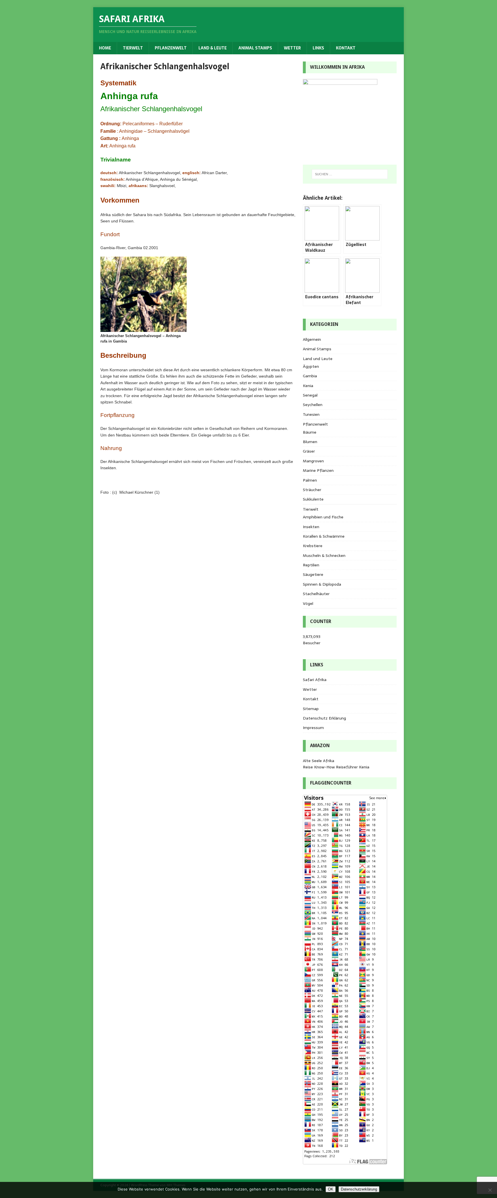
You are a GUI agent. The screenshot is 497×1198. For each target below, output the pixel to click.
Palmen (310, 480)
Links (318, 48)
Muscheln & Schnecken (324, 555)
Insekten (311, 527)
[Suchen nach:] (349, 174)
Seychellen (312, 404)
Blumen (310, 442)
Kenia (308, 385)
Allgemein (312, 339)
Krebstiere (312, 546)
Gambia (310, 376)
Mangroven (313, 461)
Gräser (309, 451)
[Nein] (490, 1190)
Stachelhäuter (316, 594)
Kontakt (345, 48)
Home (105, 48)
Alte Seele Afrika (318, 760)
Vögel (308, 603)
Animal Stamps (255, 48)
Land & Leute (212, 48)
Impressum (313, 727)
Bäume (309, 432)
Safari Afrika (314, 679)
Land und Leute (317, 358)
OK (330, 1189)
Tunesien (311, 414)
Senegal (310, 395)
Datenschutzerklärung (359, 1189)
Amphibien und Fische (323, 517)
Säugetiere (313, 574)
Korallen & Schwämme (324, 536)
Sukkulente (313, 499)
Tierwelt (133, 48)
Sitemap (311, 708)
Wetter (292, 48)
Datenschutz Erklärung (324, 718)
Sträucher (312, 489)
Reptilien (311, 565)
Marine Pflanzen (318, 470)
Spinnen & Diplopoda (322, 584)
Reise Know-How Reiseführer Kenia (336, 767)
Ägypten (311, 366)
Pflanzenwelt (171, 48)
